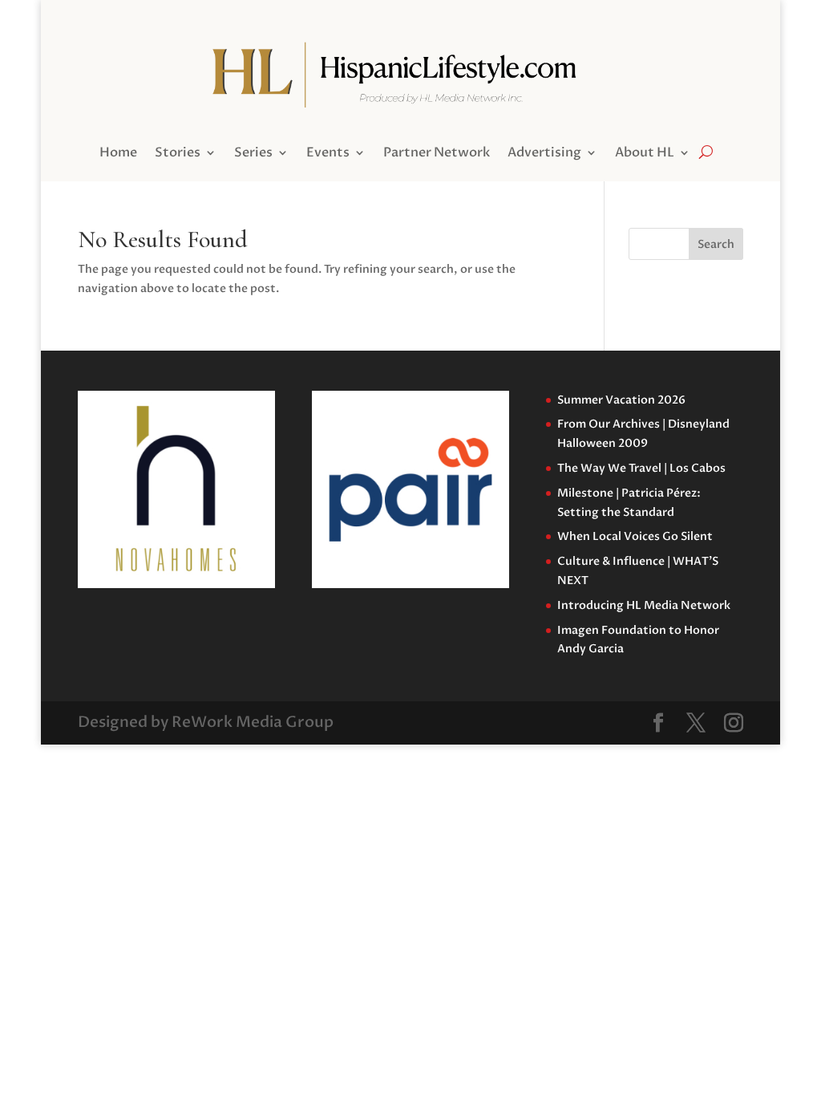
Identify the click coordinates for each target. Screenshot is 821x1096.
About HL (644, 154)
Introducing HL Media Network (643, 605)
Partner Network (436, 154)
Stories (177, 154)
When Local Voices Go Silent (635, 536)
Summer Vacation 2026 (621, 400)
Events (328, 154)
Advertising (544, 154)
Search (716, 244)
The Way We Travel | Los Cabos (641, 468)
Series (253, 154)
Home (118, 154)
